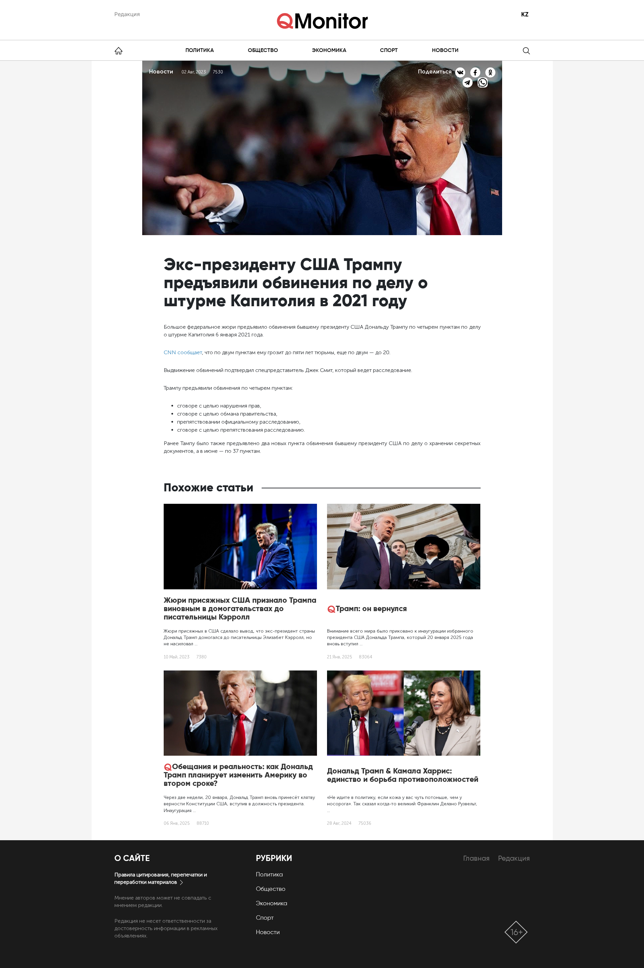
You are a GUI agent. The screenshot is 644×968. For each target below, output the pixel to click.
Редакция (127, 14)
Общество (263, 50)
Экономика (329, 50)
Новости (445, 50)
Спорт (389, 50)
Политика (199, 50)
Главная (476, 858)
